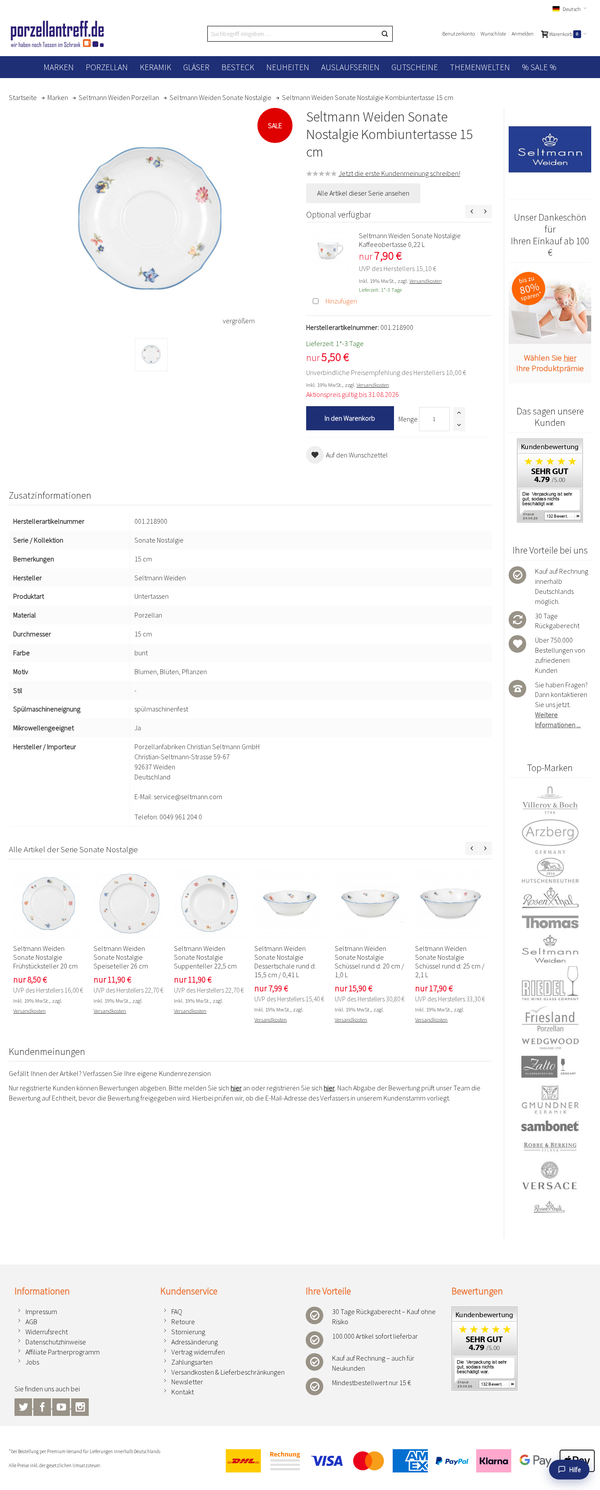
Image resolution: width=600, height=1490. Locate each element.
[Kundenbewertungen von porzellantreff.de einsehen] (550, 443)
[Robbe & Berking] (550, 1147)
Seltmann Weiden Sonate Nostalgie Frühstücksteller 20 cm (45, 957)
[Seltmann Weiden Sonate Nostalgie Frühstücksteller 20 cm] (49, 904)
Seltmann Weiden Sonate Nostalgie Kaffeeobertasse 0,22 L (410, 240)
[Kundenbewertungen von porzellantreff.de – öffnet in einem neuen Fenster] (484, 1311)
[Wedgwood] (550, 1043)
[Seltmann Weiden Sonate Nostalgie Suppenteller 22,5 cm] (210, 904)
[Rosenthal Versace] (550, 1187)
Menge (408, 418)
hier (236, 1087)
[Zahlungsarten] (406, 1460)
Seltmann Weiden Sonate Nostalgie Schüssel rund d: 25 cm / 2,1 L (449, 961)
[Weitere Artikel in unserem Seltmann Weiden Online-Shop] (550, 149)
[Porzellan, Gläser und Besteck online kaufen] (57, 33)
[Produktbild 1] (151, 354)
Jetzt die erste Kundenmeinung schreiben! (399, 173)
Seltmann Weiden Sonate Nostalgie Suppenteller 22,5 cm (205, 957)
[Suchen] (384, 33)
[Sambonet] (550, 1126)
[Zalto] (550, 1066)
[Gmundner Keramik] (550, 1099)
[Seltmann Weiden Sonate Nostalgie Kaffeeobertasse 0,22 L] (330, 251)
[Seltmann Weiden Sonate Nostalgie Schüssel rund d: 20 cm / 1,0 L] (370, 904)
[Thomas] (550, 922)
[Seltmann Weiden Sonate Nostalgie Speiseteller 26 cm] (129, 904)
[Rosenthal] (550, 898)
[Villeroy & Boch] (550, 801)
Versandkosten (425, 280)
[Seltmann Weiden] (550, 949)
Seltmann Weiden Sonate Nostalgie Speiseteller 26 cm (121, 957)
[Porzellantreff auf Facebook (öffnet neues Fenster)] (42, 1405)
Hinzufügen (341, 301)
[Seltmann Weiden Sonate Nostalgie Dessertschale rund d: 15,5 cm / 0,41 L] (290, 904)
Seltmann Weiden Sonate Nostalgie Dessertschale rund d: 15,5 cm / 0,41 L (285, 961)
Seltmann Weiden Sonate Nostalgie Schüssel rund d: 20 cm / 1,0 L (369, 961)
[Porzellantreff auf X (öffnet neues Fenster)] (23, 1405)
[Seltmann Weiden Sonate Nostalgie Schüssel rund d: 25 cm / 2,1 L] (451, 904)
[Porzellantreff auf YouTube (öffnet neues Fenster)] (61, 1405)
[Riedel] (550, 984)
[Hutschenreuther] (550, 870)
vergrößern (239, 320)
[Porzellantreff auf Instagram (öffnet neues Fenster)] (80, 1405)
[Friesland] (550, 1019)
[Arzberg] (550, 836)
